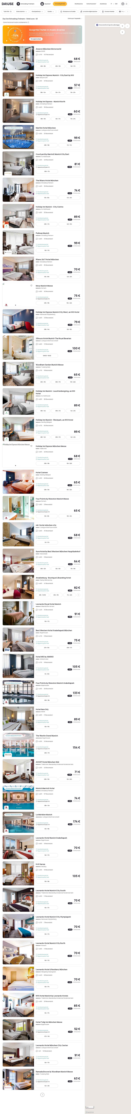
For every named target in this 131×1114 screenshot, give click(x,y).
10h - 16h (46, 198)
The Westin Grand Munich (42, 745)
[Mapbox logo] (89, 1112)
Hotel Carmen (42, 482)
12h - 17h (72, 66)
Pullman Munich (42, 242)
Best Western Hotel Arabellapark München (42, 640)
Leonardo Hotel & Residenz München (42, 979)
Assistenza (103, 4)
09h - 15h (58, 66)
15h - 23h (69, 490)
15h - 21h (72, 92)
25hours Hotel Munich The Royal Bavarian (42, 348)
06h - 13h (43, 382)
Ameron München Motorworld (42, 58)
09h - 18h (43, 66)
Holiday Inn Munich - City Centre (42, 216)
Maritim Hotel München (42, 137)
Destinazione (79, 4)
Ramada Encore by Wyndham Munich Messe (42, 1079)
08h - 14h (43, 92)
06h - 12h (43, 568)
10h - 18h (69, 329)
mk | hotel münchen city (42, 534)
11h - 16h (47, 674)
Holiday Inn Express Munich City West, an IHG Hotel (42, 321)
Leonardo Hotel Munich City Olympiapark (42, 926)
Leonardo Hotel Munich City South (42, 900)
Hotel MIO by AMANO (42, 666)
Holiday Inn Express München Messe (42, 455)
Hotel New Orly (42, 719)
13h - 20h (69, 779)
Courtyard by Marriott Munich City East (42, 163)
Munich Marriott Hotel (42, 798)
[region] (108, 564)
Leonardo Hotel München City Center (42, 1055)
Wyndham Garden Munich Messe (42, 374)
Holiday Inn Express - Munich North (42, 111)
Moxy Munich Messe (42, 295)
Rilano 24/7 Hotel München (42, 269)
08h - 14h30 (42, 595)
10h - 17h (58, 92)
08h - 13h (43, 119)
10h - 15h (58, 568)
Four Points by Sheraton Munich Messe (42, 508)
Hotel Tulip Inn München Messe (42, 1029)
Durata (50, 11)
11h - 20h (69, 595)
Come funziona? (91, 4)
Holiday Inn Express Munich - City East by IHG (42, 84)
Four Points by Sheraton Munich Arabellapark (42, 692)
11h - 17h (69, 145)
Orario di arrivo (20, 11)
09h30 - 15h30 (47, 355)
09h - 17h (47, 171)
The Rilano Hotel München (42, 190)
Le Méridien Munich (42, 822)
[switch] (67, 12)
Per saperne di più (36, 39)
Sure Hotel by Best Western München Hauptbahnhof (42, 561)
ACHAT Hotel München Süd (42, 771)
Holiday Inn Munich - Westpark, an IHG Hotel (42, 429)
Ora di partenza (36, 11)
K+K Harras (42, 873)
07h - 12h (47, 1036)
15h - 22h (69, 463)
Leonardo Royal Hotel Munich (42, 613)
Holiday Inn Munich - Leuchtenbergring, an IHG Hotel (42, 401)
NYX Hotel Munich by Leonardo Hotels (42, 1005)
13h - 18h (73, 568)
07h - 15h (46, 647)
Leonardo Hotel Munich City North (42, 952)
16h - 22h (69, 303)
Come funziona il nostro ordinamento (15, 22)
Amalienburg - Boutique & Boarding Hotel (42, 587)
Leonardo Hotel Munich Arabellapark (42, 847)
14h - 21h (69, 198)
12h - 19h (69, 224)
